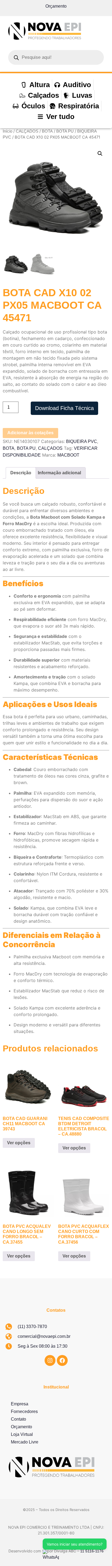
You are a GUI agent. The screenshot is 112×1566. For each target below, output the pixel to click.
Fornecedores (24, 1411)
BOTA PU (65, 131)
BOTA (47, 131)
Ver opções (18, 1142)
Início (7, 131)
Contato (18, 1419)
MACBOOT (68, 455)
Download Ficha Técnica (64, 408)
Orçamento (56, 6)
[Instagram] (50, 1360)
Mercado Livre (24, 1442)
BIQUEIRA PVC (81, 441)
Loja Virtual (22, 1434)
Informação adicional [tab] (59, 472)
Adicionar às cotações (30, 432)
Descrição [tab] (20, 472)
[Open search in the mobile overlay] (56, 57)
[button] (100, 153)
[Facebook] (62, 1360)
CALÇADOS (27, 131)
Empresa (19, 1404)
